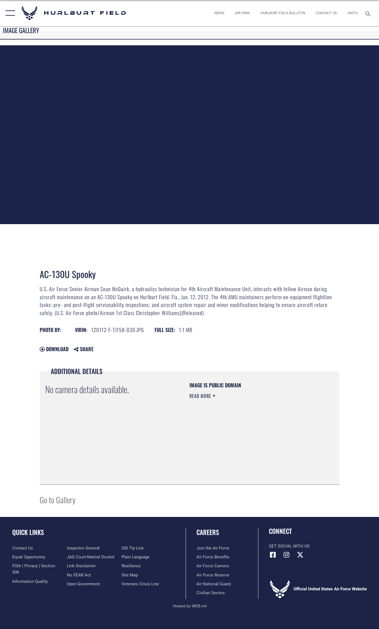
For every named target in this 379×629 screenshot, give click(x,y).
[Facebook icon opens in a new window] (273, 555)
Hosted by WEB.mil (189, 606)
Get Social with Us (289, 546)
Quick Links (28, 532)
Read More (201, 396)
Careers (207, 532)
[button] (9, 13)
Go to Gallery (57, 500)
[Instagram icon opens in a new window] (286, 555)
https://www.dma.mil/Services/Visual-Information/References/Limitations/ (255, 439)
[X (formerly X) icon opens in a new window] (300, 555)
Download (57, 349)
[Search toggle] (369, 13)
